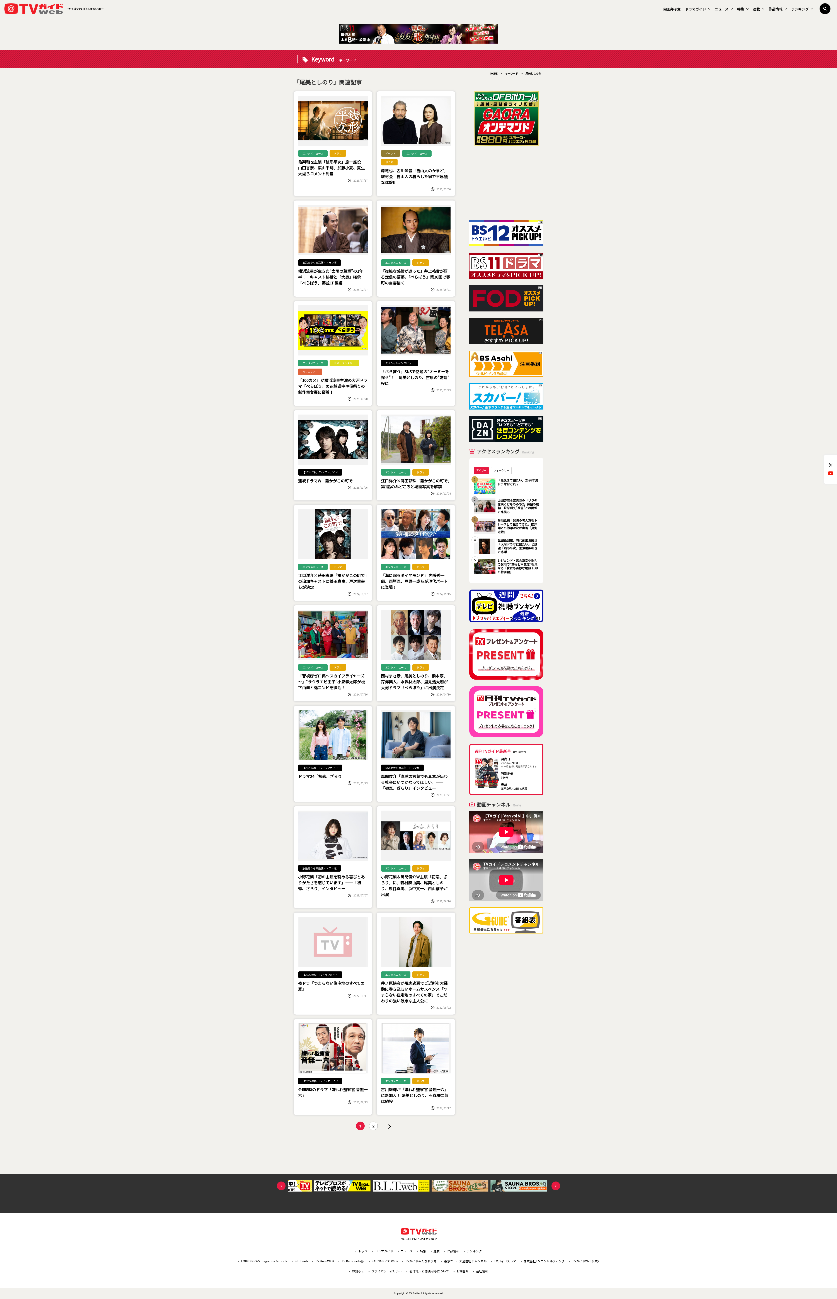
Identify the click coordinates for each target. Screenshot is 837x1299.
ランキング (800, 9)
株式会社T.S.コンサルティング (544, 1261)
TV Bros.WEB (324, 1261)
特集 (740, 9)
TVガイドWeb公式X (585, 1261)
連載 (756, 9)
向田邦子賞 (672, 9)
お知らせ (358, 1271)
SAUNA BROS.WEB (385, 1261)
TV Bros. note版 (352, 1261)
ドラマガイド (695, 9)
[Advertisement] (506, 182)
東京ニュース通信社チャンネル (465, 1261)
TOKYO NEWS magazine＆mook (264, 1261)
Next (555, 1186)
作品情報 (776, 9)
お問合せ (462, 1271)
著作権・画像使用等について (429, 1271)
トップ (362, 1251)
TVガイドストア (505, 1261)
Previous (281, 1186)
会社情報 (482, 1271)
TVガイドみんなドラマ (421, 1261)
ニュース (721, 9)
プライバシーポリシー (386, 1271)
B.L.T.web (301, 1261)
